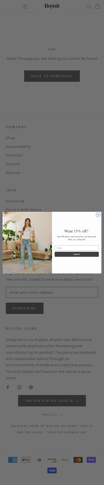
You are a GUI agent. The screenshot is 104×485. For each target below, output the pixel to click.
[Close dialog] (98, 215)
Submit (77, 254)
